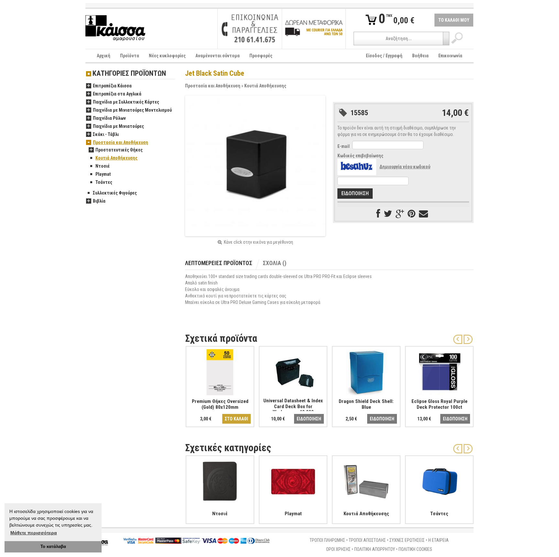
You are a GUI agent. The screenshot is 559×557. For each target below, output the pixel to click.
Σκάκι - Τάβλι (106, 134)
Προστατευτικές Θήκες (119, 149)
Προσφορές (260, 55)
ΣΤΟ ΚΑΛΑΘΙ (236, 418)
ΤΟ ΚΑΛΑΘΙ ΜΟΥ (453, 20)
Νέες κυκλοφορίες (167, 55)
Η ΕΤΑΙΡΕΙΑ (438, 540)
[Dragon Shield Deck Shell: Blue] (366, 371)
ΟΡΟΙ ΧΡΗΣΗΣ (338, 549)
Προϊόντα (129, 55)
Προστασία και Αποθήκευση (212, 85)
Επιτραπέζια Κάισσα (112, 85)
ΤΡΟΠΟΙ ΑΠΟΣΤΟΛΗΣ (367, 540)
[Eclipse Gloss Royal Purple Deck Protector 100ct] (439, 371)
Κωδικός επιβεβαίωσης (360, 155)
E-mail (343, 146)
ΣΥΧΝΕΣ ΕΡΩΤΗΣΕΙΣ (407, 540)
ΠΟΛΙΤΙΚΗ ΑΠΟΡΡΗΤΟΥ (374, 549)
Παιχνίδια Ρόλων (109, 118)
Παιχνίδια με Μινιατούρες (118, 126)
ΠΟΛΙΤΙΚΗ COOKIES (415, 549)
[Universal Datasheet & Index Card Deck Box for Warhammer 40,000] (293, 371)
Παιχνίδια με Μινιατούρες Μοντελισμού (132, 110)
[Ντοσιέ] (220, 480)
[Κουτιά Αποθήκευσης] (366, 480)
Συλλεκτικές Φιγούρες (115, 192)
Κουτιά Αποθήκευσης (265, 85)
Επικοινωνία (450, 55)
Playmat (103, 174)
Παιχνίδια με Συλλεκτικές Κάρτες (126, 102)
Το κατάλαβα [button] (53, 546)
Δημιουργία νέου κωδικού (404, 166)
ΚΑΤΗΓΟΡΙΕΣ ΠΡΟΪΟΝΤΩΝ (129, 73)
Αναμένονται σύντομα (217, 55)
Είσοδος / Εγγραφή (384, 55)
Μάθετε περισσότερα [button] (33, 532)
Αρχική (103, 55)
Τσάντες (103, 182)
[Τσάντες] (439, 480)
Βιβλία (99, 201)
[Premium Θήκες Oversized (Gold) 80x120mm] (220, 371)
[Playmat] (293, 480)
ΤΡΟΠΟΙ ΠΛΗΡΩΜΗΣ (327, 540)
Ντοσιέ (102, 166)
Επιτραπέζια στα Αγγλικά (117, 93)
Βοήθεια (420, 55)
